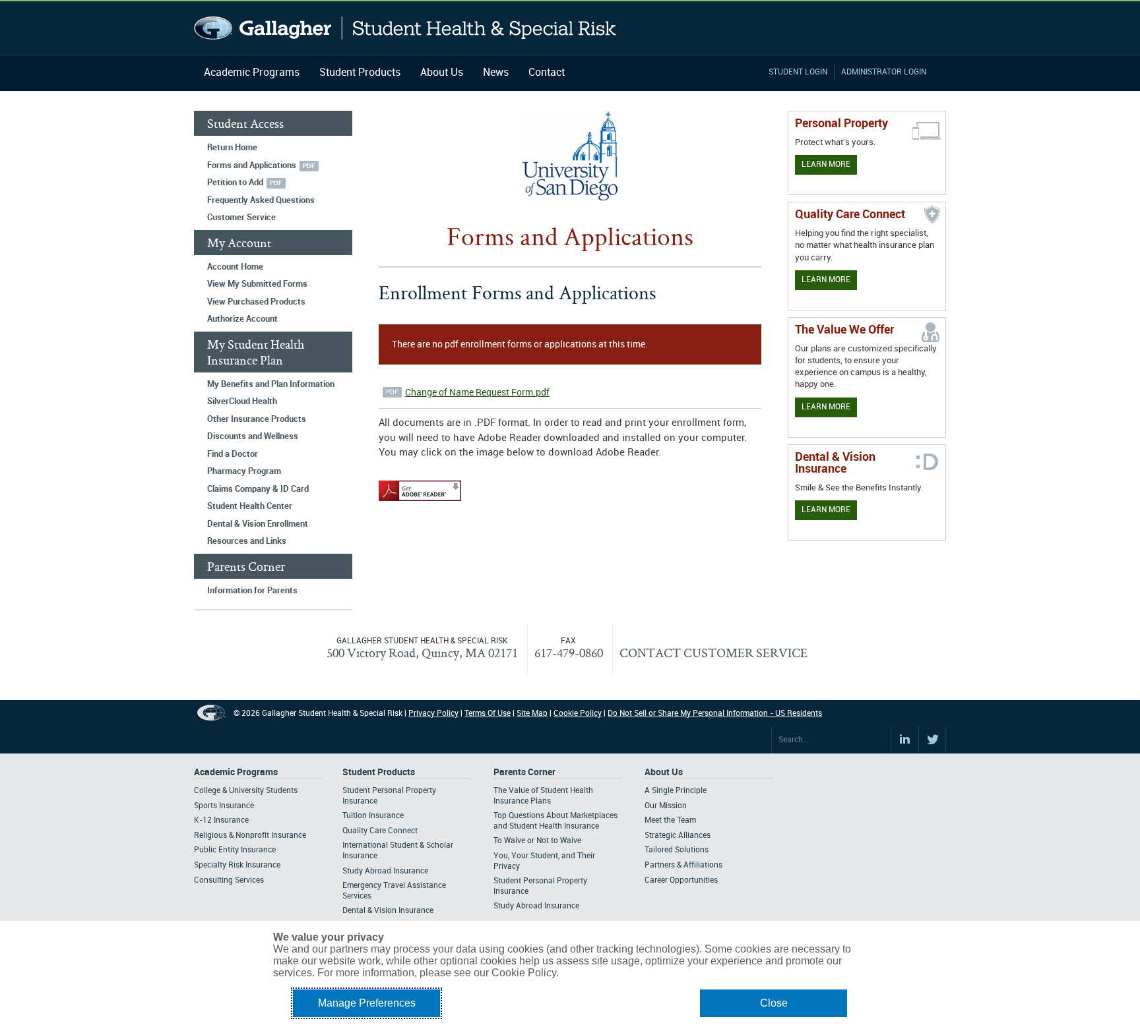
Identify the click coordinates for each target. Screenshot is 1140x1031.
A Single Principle (676, 790)
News (496, 72)
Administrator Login (883, 72)
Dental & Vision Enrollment (257, 524)
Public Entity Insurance (235, 850)
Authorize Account (242, 319)
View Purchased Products (256, 302)
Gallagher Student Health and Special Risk (405, 28)
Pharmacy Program (244, 471)
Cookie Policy (578, 713)
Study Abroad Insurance (385, 871)
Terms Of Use (487, 713)
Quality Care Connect (380, 831)
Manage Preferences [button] (367, 1003)
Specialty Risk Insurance (237, 865)
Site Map (532, 713)
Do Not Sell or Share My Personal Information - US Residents (715, 713)
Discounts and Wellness (252, 436)
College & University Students (246, 790)
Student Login (798, 72)
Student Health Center (249, 506)
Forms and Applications (251, 165)
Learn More (826, 164)
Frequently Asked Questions (261, 200)
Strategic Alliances (678, 835)
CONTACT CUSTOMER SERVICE (713, 652)
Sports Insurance (224, 806)
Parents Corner (524, 772)
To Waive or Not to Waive (537, 841)
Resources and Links (246, 541)
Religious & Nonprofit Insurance (250, 835)
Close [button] (774, 1003)
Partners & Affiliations (683, 865)
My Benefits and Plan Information (270, 384)
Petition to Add (235, 182)
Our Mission (666, 806)
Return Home (232, 147)
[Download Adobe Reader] (420, 501)
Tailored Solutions (677, 850)
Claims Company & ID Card (258, 489)
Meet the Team (670, 820)
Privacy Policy (433, 713)
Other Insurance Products (256, 419)
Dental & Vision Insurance (387, 910)
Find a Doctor (232, 454)
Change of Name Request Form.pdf (477, 393)
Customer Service (241, 217)
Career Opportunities (681, 880)
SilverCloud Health (242, 401)
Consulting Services (229, 880)
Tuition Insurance (373, 815)
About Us (441, 72)
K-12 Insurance (221, 820)
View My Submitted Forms (257, 284)
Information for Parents (252, 590)
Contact (546, 72)
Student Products (359, 72)
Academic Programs (252, 72)
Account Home (235, 267)
